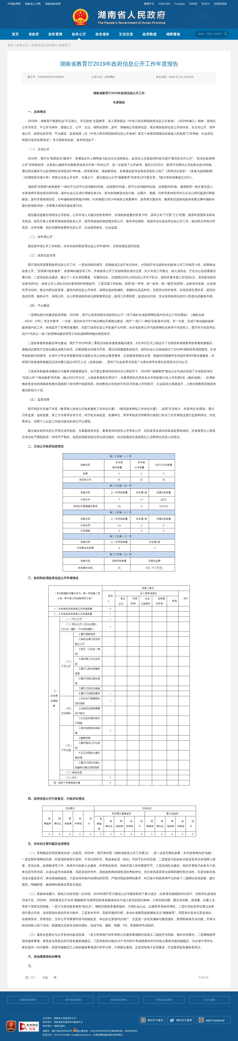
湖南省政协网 (53, 3)
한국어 (205, 3)
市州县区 (164, 999)
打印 (32, 977)
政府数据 (150, 34)
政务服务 (103, 34)
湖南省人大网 (33, 3)
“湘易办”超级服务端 (214, 1020)
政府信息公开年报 (43, 45)
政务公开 (79, 34)
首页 (15, 34)
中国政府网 (13, 3)
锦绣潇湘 (173, 34)
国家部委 (28, 999)
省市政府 (73, 999)
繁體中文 (149, 3)
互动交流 (126, 34)
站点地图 (209, 999)
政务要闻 (56, 34)
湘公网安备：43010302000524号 (94, 1031)
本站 (200, 33)
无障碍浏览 (220, 3)
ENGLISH (164, 3)
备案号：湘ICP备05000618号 (58, 1031)
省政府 (33, 34)
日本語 (193, 3)
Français (180, 3)
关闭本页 (203, 977)
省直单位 (118, 999)
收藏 (45, 977)
